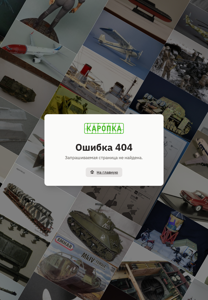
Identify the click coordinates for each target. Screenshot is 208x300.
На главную (107, 172)
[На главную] (104, 128)
